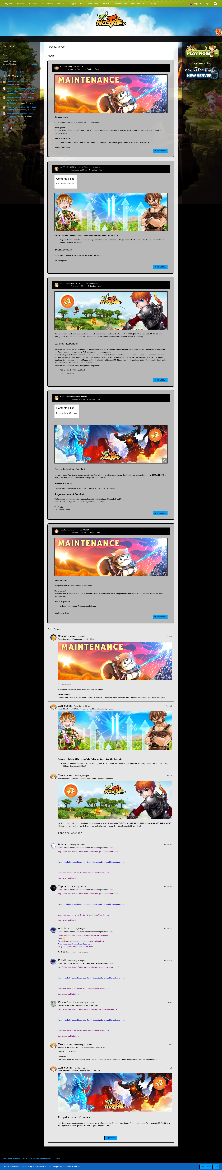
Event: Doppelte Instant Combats (20, 114)
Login (207, 4)
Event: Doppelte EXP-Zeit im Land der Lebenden (80, 283)
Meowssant (32, 64)
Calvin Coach (66, 1002)
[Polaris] (53, 861)
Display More (111, 1138)
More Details (206, 1166)
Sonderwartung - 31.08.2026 (18, 82)
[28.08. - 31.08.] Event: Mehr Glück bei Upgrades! (80, 167)
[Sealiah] (53, 666)
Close (216, 1166)
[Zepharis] (53, 903)
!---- (65, 183)
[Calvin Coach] (53, 1019)
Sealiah (10, 84)
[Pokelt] (53, 940)
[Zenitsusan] (53, 736)
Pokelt (62, 928)
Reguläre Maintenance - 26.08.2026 (21, 107)
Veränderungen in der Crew (101, 847)
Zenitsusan (11, 94)
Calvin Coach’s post (71, 847)
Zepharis (63, 886)
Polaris (62, 844)
